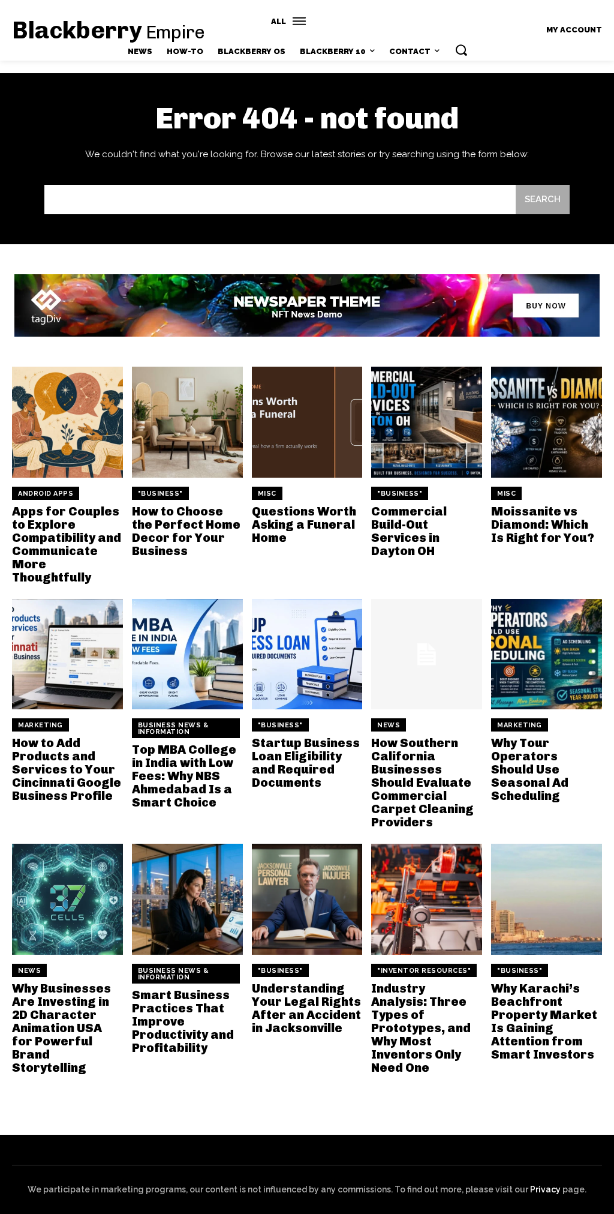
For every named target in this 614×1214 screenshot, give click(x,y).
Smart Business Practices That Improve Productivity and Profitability (183, 1021)
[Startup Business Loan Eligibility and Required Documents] (307, 654)
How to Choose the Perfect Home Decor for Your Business (186, 531)
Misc (267, 493)
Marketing (40, 725)
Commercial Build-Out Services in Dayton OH (409, 531)
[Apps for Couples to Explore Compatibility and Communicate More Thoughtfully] (67, 422)
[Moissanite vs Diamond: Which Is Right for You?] (546, 422)
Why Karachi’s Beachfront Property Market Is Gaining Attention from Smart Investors (544, 1021)
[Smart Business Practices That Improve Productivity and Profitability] (187, 899)
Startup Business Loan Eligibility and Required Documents (306, 763)
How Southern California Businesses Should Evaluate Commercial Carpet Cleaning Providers (422, 782)
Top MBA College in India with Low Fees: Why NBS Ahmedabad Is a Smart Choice (184, 776)
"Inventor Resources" (424, 971)
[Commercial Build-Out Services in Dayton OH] (426, 422)
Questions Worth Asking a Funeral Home (304, 524)
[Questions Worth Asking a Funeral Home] (307, 422)
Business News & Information (173, 728)
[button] (461, 49)
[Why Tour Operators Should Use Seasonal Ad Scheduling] (546, 654)
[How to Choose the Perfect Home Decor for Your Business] (187, 422)
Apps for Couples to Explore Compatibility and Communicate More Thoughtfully (66, 544)
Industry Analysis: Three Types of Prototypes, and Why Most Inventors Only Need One (421, 1028)
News (388, 725)
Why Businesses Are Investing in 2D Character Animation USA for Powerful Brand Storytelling (61, 1028)
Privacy (545, 1189)
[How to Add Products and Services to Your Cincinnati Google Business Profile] (67, 654)
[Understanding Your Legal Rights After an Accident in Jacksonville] (307, 899)
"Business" (160, 493)
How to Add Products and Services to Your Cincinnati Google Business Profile (66, 769)
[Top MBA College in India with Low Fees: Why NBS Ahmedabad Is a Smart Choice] (187, 654)
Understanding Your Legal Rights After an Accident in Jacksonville (306, 1008)
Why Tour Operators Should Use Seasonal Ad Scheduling (529, 769)
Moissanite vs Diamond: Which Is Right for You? (542, 524)
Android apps (45, 493)
